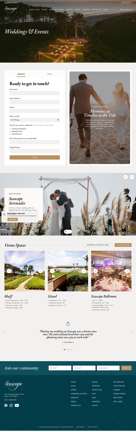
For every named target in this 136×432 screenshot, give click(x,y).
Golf (94, 394)
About (73, 401)
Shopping (96, 386)
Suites (73, 382)
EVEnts (95, 405)
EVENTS (105, 9)
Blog (94, 397)
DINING (77, 9)
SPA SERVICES (96, 9)
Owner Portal (119, 394)
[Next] (132, 177)
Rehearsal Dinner (17, 131)
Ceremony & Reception (19, 129)
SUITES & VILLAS (34, 9)
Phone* (12, 107)
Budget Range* (15, 147)
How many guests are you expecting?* (23, 138)
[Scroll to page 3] (70, 232)
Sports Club (97, 390)
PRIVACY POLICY (93, 427)
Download (87, 245)
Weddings (75, 394)
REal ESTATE (117, 397)
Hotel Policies (119, 386)
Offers (74, 390)
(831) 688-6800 (10, 400)
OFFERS (44, 9)
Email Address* (15, 98)
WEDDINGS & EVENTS (56, 9)
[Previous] (125, 177)
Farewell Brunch (17, 134)
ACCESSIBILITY (80, 427)
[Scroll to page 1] (65, 232)
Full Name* (14, 89)
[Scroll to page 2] (68, 232)
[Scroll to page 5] (72, 349)
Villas (73, 386)
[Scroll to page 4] (70, 349)
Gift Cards (117, 401)
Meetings (75, 397)
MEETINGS (69, 9)
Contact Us (76, 405)
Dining (95, 382)
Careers (116, 390)
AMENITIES (85, 9)
